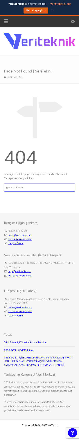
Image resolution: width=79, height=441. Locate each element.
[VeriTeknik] (39, 48)
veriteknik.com (60, 3)
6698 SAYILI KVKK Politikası (19, 350)
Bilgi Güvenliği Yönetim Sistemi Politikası (26, 342)
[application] (72, 433)
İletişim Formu (16, 243)
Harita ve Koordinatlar (20, 239)
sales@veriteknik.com (20, 307)
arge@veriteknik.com (19, 271)
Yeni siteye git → (36, 10)
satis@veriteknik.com (19, 235)
